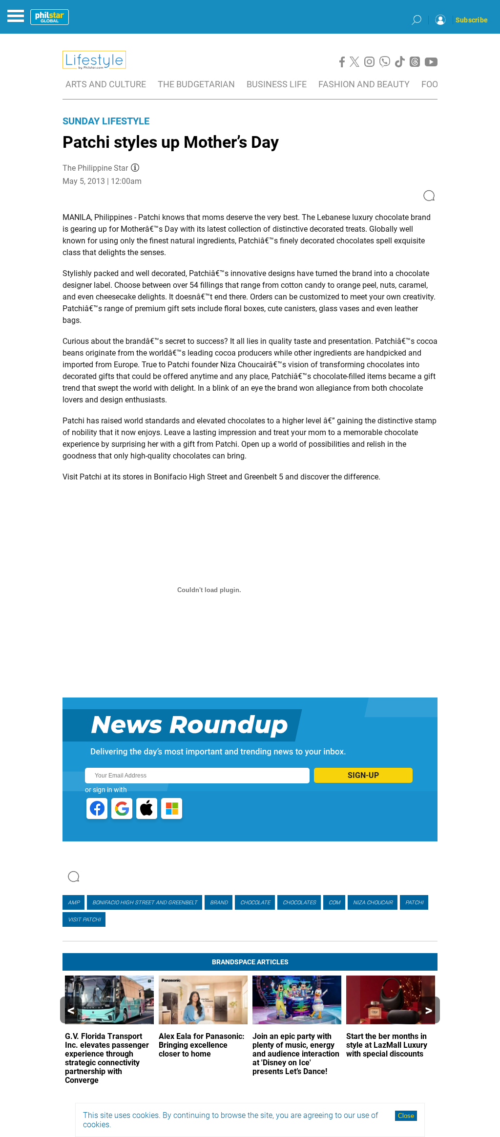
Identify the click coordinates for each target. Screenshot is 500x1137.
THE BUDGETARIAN (196, 84)
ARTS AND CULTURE (105, 84)
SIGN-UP (363, 775)
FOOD (432, 84)
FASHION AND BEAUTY (364, 84)
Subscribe (472, 20)
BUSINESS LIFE (277, 84)
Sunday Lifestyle (105, 121)
